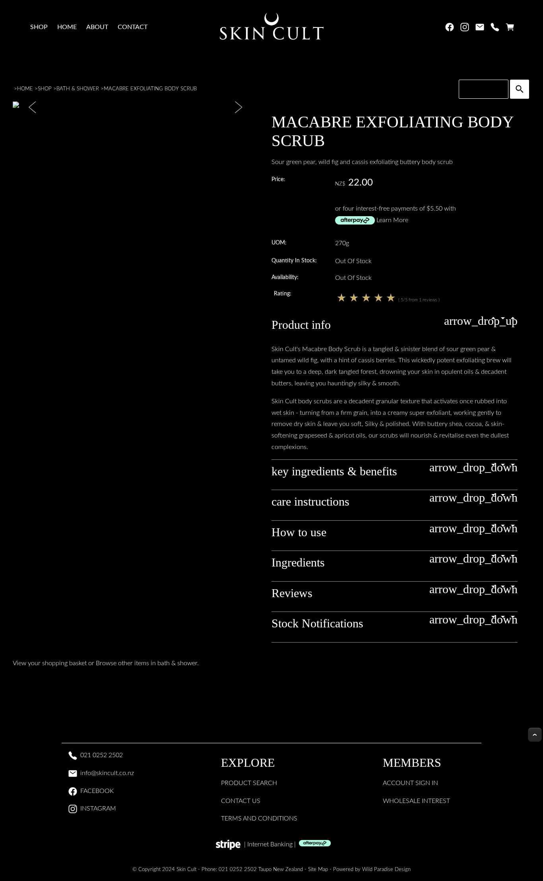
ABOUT (97, 27)
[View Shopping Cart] (510, 29)
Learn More (392, 220)
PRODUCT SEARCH (249, 783)
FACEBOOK (97, 791)
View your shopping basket (50, 663)
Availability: (285, 277)
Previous (33, 107)
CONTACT (132, 27)
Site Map (318, 869)
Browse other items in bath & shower (146, 663)
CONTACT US (240, 801)
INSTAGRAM (98, 808)
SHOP (39, 27)
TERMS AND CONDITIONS (259, 818)
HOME (67, 27)
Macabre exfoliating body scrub (150, 89)
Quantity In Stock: (294, 261)
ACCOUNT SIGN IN (410, 783)
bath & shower (77, 89)
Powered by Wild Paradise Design (372, 869)
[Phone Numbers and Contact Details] (495, 29)
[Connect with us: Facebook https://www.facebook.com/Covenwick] (449, 29)
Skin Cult (186, 869)
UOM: (279, 243)
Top (535, 735)
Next (238, 107)
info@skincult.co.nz (107, 773)
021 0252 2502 (101, 755)
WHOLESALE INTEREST (416, 801)
